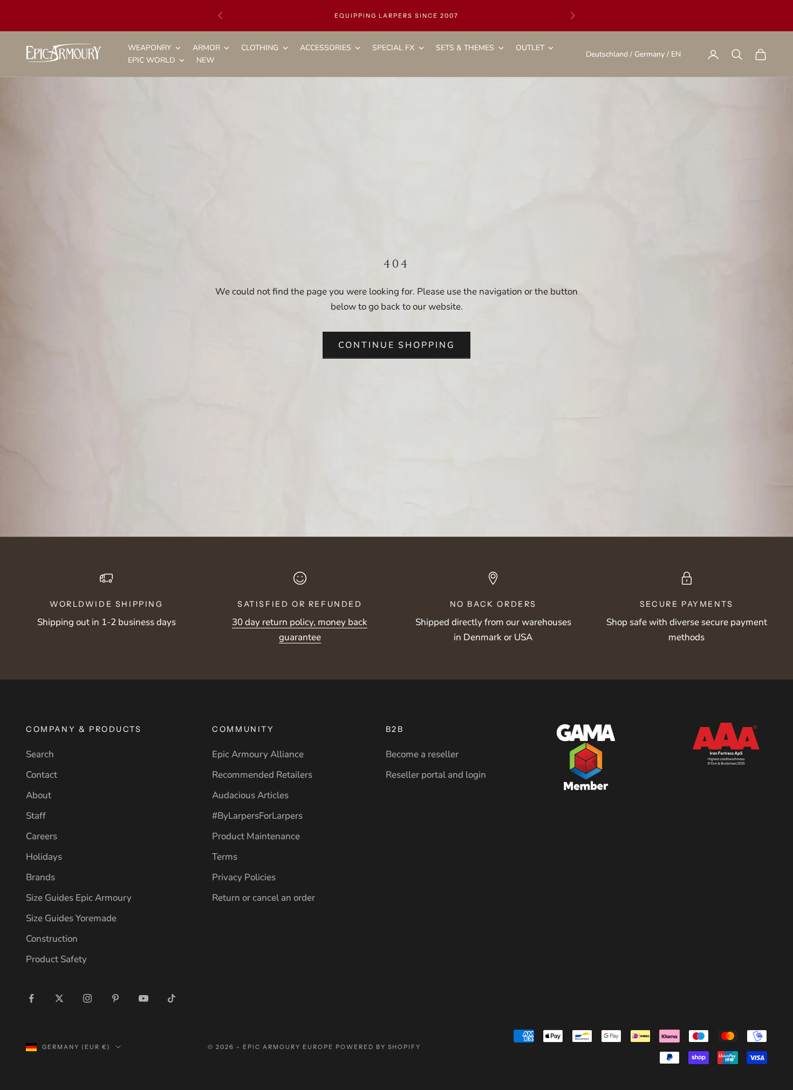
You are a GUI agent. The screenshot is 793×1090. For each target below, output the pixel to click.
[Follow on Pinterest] (115, 998)
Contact (41, 775)
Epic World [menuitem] (151, 61)
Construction (52, 939)
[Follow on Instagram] (87, 998)
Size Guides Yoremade (71, 918)
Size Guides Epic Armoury (79, 898)
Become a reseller (422, 754)
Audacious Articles (250, 795)
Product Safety (56, 959)
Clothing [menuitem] (259, 48)
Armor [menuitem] (206, 48)
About (38, 795)
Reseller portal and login (436, 775)
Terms (224, 857)
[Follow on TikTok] (171, 998)
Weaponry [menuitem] (149, 48)
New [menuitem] (205, 61)
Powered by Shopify (378, 1047)
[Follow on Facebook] (31, 998)
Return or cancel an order (263, 898)
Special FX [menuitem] (393, 48)
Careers (41, 836)
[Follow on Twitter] (59, 998)
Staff (36, 816)
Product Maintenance (256, 836)
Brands (40, 877)
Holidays (44, 857)
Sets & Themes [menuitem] (465, 48)
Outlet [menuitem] (530, 48)
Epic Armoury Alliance (258, 754)
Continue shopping (396, 345)
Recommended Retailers (262, 775)
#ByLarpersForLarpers (257, 816)
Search (40, 754)
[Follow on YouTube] (143, 998)
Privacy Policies (244, 877)
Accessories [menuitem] (325, 48)
